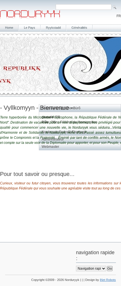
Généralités (79, 27)
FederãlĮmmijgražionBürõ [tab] (61, 108)
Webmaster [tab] (50, 147)
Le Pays (29, 27)
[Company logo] (30, 17)
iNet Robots (108, 279)
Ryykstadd (53, 27)
